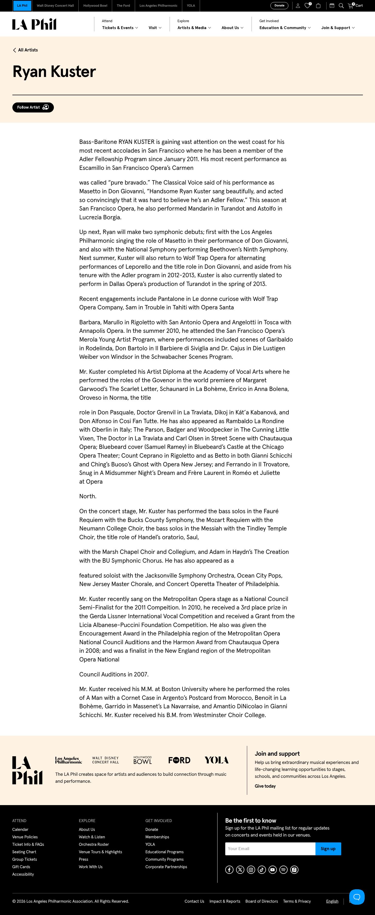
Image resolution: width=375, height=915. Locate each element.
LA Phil (22, 5)
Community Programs (164, 860)
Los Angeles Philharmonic (159, 5)
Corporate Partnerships (166, 867)
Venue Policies (25, 837)
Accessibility (23, 875)
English (332, 902)
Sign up (328, 849)
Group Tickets (24, 860)
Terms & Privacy (297, 902)
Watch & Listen (92, 837)
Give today (265, 786)
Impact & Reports (225, 902)
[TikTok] (262, 870)
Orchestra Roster (94, 845)
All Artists (28, 50)
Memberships (157, 837)
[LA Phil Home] (34, 24)
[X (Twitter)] (240, 870)
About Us (87, 830)
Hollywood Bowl (95, 5)
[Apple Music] (294, 870)
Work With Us (91, 867)
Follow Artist (28, 107)
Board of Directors (261, 902)
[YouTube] (273, 870)
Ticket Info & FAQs (28, 845)
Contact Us (194, 902)
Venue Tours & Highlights (100, 852)
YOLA (191, 5)
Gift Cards (21, 867)
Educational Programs (164, 852)
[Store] (318, 5)
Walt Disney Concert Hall (55, 5)
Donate (279, 5)
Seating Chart (24, 852)
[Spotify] (283, 870)
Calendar (20, 830)
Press (83, 860)
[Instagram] (251, 870)
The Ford (123, 5)
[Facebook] (229, 870)
